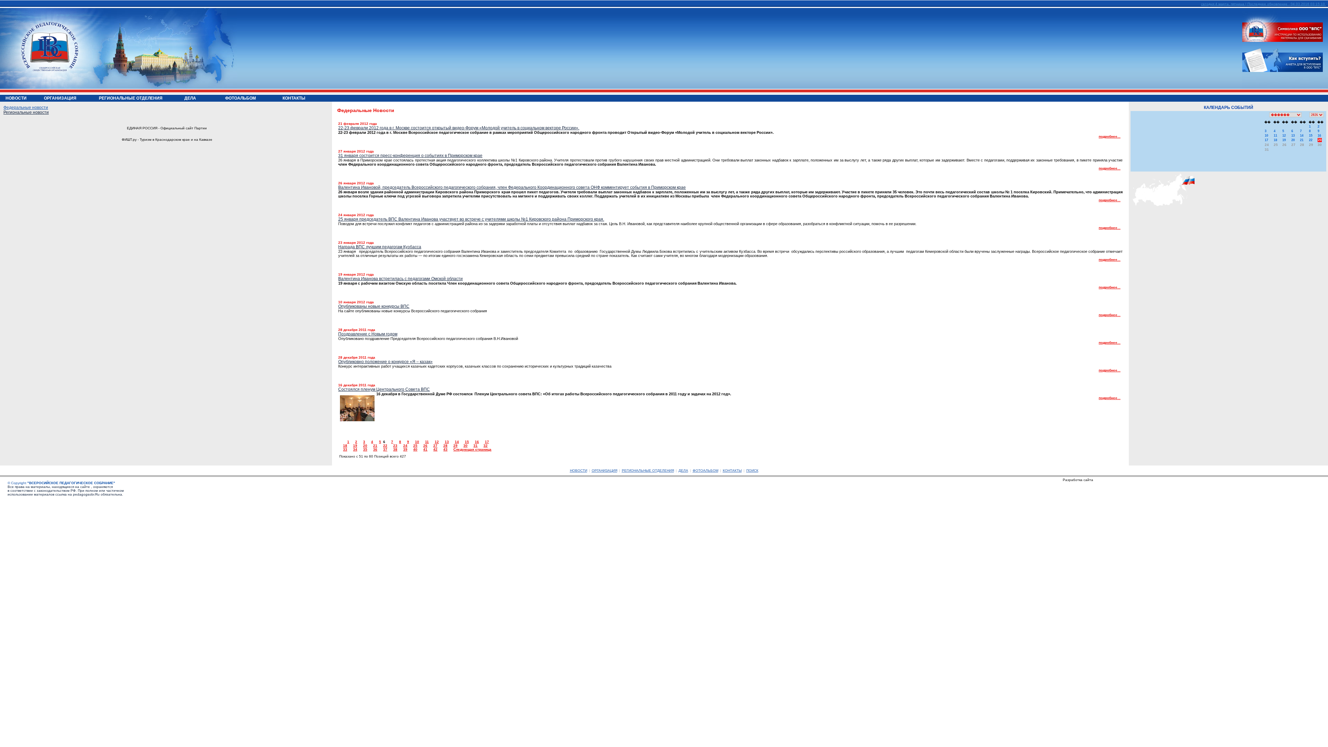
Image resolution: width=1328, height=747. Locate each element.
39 (405, 449)
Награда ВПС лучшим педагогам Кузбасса (379, 247)
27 (435, 446)
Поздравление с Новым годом (367, 334)
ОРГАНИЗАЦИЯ (604, 470)
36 (375, 449)
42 (435, 449)
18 (345, 446)
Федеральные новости (25, 107)
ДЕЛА (683, 470)
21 (375, 446)
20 (365, 446)
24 (405, 446)
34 (355, 449)
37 (385, 449)
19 (355, 446)
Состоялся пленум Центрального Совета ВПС (384, 389)
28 (445, 446)
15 (467, 442)
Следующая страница (472, 449)
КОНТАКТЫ (732, 470)
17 (487, 442)
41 (425, 449)
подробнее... (1109, 136)
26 (425, 446)
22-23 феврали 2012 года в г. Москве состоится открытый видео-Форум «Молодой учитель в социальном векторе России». (458, 128)
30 (465, 446)
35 (365, 449)
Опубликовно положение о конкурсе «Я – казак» (385, 361)
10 (417, 442)
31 (475, 446)
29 (455, 446)
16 (477, 442)
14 (457, 442)
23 (395, 446)
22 (385, 446)
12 (437, 442)
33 (345, 449)
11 (427, 442)
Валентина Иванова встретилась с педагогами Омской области (400, 278)
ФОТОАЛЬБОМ (705, 470)
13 (447, 442)
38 (395, 449)
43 (445, 449)
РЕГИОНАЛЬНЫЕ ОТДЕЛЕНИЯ (648, 470)
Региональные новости (26, 112)
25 (415, 446)
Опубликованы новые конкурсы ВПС (373, 306)
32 (485, 446)
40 (415, 449)
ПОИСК (752, 470)
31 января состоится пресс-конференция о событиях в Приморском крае (410, 155)
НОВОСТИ (578, 470)
